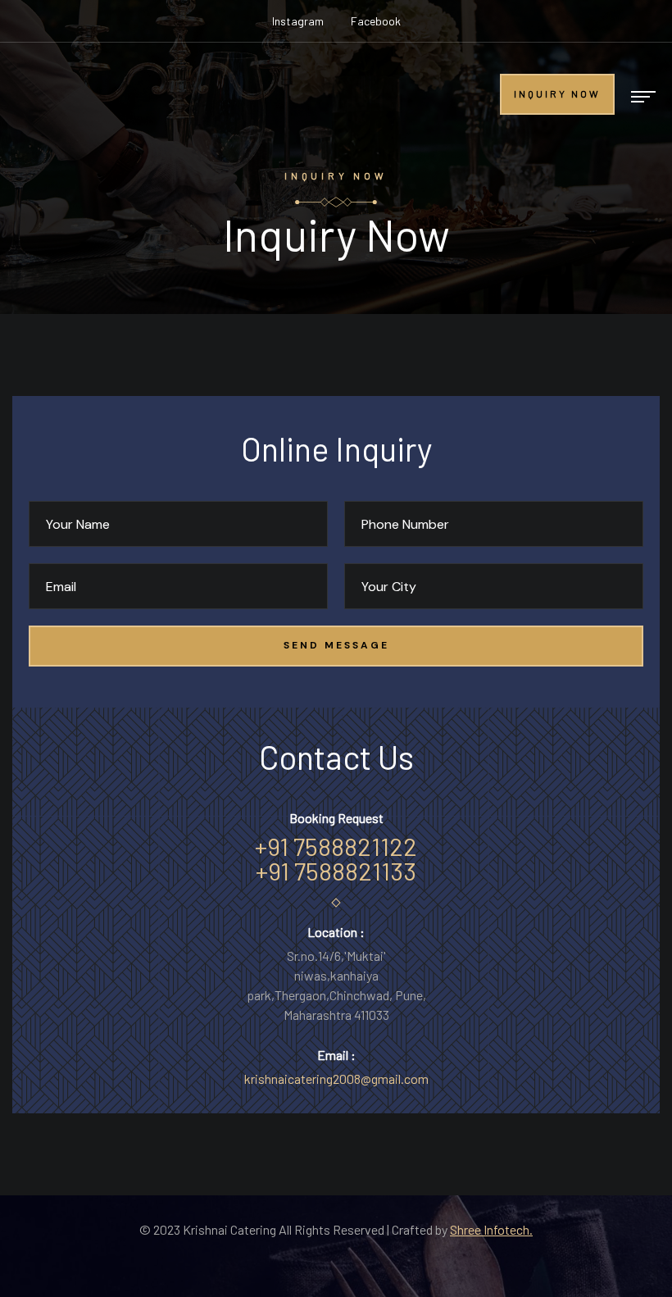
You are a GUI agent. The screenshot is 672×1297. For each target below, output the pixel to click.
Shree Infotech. (491, 1229)
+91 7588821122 (336, 846)
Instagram (298, 21)
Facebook (376, 21)
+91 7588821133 (336, 870)
